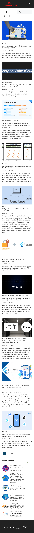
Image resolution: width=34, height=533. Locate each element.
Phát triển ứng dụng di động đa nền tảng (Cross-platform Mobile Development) (16, 435)
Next (12, 453)
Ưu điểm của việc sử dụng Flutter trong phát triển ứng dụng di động (15, 386)
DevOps (4, 295)
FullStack (16, 42)
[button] (25, 4)
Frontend (10, 42)
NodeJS (24, 338)
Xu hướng (26, 295)
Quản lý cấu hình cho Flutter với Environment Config (13, 260)
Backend (4, 42)
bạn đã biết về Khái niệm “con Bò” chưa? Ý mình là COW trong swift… (16, 85)
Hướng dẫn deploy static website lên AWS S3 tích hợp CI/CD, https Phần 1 (17, 506)
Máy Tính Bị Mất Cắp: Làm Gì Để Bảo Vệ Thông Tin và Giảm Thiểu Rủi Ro (17, 488)
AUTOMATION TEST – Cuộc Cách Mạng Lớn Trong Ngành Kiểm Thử (16, 515)
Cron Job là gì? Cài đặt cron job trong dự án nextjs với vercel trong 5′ (16, 299)
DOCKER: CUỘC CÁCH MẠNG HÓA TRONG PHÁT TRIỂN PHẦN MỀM (17, 469)
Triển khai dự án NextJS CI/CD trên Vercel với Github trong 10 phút (16, 341)
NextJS (21, 295)
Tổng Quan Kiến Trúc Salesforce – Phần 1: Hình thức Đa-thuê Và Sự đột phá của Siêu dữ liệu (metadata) (17, 479)
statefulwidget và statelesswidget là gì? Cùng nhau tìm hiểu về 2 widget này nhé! (16, 124)
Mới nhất (26, 42)
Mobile (22, 42)
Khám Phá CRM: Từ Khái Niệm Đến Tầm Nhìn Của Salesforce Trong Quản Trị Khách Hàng (17, 498)
